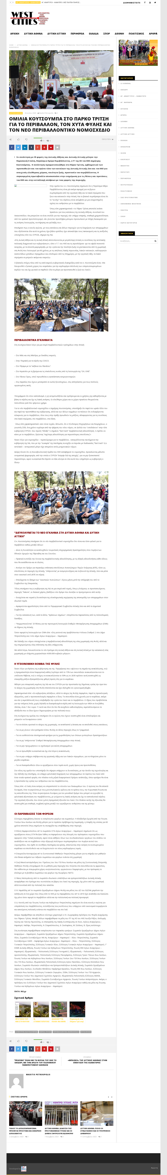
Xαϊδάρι (124, 90)
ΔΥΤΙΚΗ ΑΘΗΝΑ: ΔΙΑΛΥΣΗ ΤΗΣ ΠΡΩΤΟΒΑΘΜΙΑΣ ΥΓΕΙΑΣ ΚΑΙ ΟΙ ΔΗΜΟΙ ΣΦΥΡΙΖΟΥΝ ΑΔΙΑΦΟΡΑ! (59, 1131)
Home (11, 45)
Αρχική (14, 33)
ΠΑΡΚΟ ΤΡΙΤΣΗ (45, 1032)
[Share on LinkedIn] (24, 147)
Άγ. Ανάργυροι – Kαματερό (133, 96)
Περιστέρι (125, 172)
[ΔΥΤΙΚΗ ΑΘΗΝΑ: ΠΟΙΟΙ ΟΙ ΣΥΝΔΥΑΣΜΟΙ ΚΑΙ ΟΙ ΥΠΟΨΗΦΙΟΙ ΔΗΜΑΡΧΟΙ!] (96, 1113)
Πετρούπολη (22, 2)
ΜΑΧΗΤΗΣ (125, 166)
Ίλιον (123, 153)
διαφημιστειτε (131, 2)
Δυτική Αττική (56, 33)
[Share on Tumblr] (31, 147)
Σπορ (106, 33)
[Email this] (57, 147)
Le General (126, 83)
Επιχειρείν (125, 147)
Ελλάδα (94, 33)
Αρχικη (154, 1168)
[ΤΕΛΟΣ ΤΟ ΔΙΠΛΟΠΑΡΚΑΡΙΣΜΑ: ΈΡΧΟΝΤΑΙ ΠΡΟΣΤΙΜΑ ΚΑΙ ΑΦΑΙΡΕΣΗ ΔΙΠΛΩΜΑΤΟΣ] (25, 1113)
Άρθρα (124, 115)
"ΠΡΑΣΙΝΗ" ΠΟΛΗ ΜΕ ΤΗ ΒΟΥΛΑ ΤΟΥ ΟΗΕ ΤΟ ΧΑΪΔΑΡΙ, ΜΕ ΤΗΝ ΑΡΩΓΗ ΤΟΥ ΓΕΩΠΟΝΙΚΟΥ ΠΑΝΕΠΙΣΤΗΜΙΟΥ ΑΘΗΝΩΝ (35, 1061)
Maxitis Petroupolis (46, 113)
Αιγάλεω (124, 109)
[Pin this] (44, 147)
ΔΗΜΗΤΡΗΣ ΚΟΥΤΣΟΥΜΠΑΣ (26, 1032)
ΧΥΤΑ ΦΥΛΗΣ (86, 1032)
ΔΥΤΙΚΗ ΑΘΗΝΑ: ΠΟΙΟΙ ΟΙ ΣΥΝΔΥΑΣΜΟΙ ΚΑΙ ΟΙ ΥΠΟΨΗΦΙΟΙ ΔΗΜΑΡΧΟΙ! (95, 1131)
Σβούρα (124, 210)
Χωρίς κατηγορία (129, 223)
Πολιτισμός (136, 33)
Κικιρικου (125, 159)
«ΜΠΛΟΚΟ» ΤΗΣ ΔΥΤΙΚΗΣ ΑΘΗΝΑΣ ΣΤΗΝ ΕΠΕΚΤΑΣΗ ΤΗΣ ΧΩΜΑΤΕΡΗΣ (87, 1060)
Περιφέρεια (77, 33)
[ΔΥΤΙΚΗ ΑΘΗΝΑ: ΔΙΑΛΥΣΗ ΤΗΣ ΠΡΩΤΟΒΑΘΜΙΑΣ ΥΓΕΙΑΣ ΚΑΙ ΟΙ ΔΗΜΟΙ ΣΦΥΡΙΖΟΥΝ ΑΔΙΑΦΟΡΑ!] (61, 1113)
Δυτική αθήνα (33, 33)
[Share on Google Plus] (37, 147)
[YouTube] (150, 2)
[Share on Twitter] (18, 147)
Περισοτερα (107, 139)
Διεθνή (119, 33)
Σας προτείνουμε (129, 197)
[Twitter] (155, 2)
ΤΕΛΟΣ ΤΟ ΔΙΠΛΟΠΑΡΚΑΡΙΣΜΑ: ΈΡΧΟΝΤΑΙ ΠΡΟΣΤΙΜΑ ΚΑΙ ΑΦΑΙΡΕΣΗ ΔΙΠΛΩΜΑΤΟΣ (25, 1131)
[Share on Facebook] (11, 147)
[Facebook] (144, 2)
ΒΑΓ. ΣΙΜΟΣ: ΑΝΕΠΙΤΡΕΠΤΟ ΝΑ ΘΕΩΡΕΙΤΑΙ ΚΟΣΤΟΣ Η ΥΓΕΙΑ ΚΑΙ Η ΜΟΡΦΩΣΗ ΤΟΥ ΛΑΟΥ (49, 2)
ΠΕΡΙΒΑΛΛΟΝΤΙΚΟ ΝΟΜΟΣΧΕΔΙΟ (66, 1032)
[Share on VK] (50, 147)
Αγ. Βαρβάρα (126, 102)
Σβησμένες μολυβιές (131, 204)
